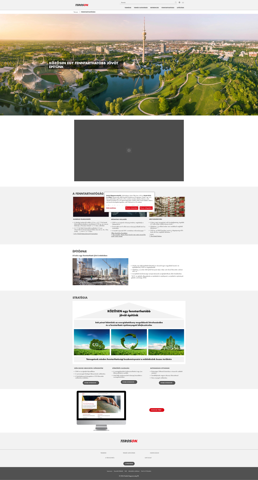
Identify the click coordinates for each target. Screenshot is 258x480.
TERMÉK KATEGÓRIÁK (129, 453)
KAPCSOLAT (148, 458)
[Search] (176, 2)
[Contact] (183, 2)
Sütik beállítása (111, 208)
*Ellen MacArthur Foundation (119, 233)
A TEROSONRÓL (109, 458)
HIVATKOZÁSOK (154, 453)
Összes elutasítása (131, 208)
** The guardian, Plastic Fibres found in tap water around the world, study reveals (128, 235)
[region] (129, 202)
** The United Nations (155, 236)
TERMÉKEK (103, 453)
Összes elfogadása (146, 208)
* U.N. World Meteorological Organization (85, 234)
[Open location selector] (179, 2)
